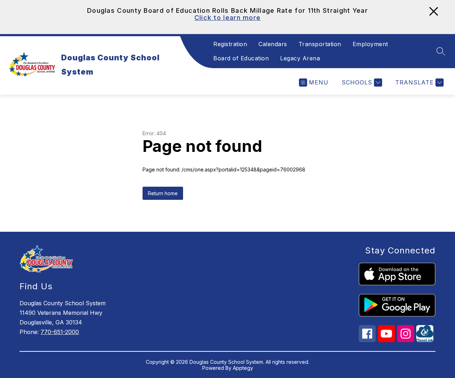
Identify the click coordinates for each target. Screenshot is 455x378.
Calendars (272, 44)
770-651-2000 (60, 331)
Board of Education (241, 58)
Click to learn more (227, 17)
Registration (230, 44)
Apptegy (243, 368)
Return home (163, 193)
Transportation (320, 44)
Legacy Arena (300, 58)
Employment (370, 44)
